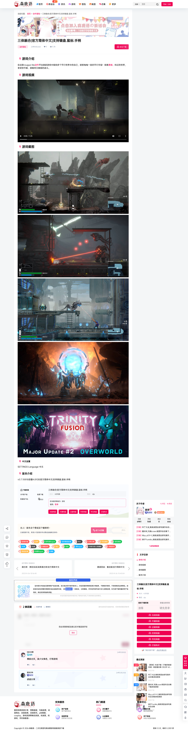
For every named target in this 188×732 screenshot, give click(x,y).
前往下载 (123, 47)
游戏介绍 (142, 559)
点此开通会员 (162, 650)
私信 (170, 504)
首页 (41, 4)
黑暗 (110, 64)
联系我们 (69, 589)
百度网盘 (53, 512)
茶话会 (51, 3)
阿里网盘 (83, 512)
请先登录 (165, 608)
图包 (84, 4)
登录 (56, 504)
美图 (94, 4)
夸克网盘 (94, 512)
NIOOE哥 (30, 652)
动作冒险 (36, 13)
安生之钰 (30, 672)
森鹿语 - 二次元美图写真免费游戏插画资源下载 (46, 728)
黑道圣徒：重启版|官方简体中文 (111, 567)
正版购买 (104, 512)
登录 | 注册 (167, 4)
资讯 (63, 4)
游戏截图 (142, 570)
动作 (37, 64)
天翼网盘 (63, 512)
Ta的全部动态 (154, 546)
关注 (163, 504)
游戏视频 (142, 565)
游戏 (73, 4)
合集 (103, 4)
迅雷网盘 (73, 512)
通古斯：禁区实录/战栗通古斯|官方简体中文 (40, 567)
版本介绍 (142, 575)
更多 (114, 4)
